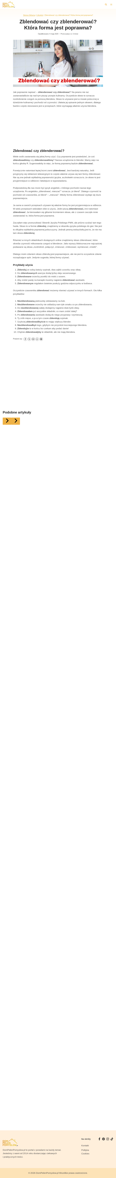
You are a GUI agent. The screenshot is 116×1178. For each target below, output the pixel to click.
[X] (29, 339)
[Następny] (15, 421)
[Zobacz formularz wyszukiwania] (106, 4)
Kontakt (85, 1145)
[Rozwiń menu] (111, 4)
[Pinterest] (41, 339)
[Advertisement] (58, 127)
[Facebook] (25, 339)
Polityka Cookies (85, 1152)
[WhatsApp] (37, 339)
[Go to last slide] (7, 421)
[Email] (33, 339)
